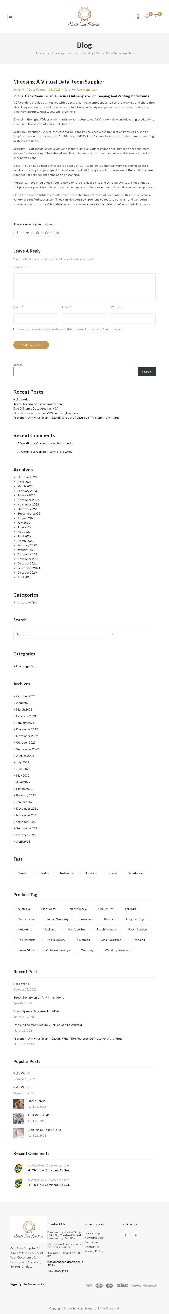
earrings (130, 908)
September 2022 (29, 513)
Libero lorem (36, 1101)
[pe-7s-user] (138, 17)
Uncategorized (62, 53)
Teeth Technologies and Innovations (38, 404)
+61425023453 (57, 1270)
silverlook (83, 939)
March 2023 (26, 486)
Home (40, 53)
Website (116, 307)
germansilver (27, 919)
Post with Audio (39, 1115)
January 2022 (26, 549)
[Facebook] (17, 233)
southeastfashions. (80, 1308)
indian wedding (58, 919)
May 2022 (24, 531)
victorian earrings (58, 950)
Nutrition (91, 873)
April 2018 (25, 577)
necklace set (76, 929)
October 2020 (27, 572)
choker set (106, 908)
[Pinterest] (37, 233)
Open (10, 16)
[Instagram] (136, 1235)
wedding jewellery (118, 950)
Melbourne (25, 929)
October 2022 (27, 509)
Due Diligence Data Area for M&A (36, 408)
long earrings (135, 919)
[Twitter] (27, 233)
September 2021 (29, 568)
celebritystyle (77, 908)
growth (23, 873)
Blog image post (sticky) (44, 1129)
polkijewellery (56, 939)
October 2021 (27, 563)
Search (18, 364)
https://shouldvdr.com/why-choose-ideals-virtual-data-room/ (80, 204)
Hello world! (21, 399)
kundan (109, 919)
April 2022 (25, 536)
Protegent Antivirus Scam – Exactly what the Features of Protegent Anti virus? (67, 417)
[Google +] (47, 233)
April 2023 (25, 481)
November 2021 (28, 559)
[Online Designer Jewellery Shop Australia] (84, 16)
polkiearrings (26, 939)
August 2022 (26, 518)
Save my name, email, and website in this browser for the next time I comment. (71, 329)
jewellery (86, 919)
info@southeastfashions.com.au (65, 1263)
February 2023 (27, 490)
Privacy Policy (93, 1251)
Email (66, 307)
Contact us (92, 1246)
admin (22, 89)
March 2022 (26, 540)
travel (113, 873)
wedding (87, 950)
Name (18, 307)
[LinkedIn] (57, 233)
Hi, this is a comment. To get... (49, 1170)
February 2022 (27, 545)
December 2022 (28, 500)
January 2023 (26, 495)
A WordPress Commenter (35, 443)
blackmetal (48, 908)
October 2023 (27, 477)
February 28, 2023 (48, 89)
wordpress (135, 873)
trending (139, 939)
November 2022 (28, 504)
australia (24, 908)
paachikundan (137, 929)
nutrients (66, 873)
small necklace (111, 939)
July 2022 (24, 522)
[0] (156, 16)
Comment (21, 267)
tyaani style (26, 950)
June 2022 (25, 527)
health (44, 873)
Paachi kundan (107, 929)
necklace (50, 929)
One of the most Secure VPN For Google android (46, 413)
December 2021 (28, 554)
